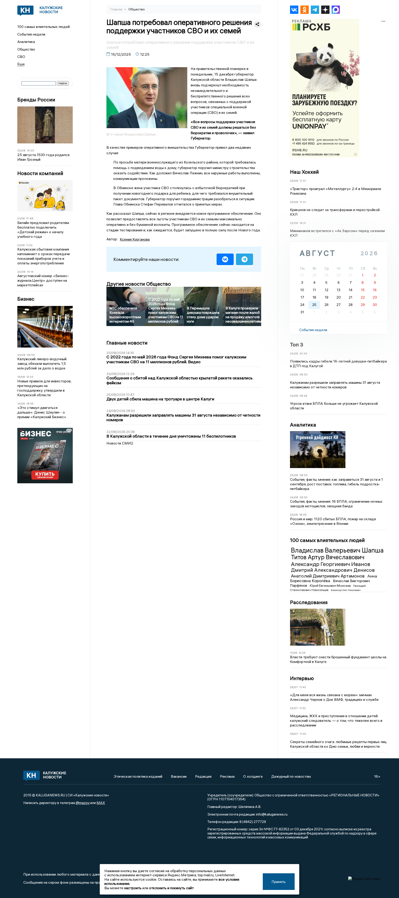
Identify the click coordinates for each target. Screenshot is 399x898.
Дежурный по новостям (291, 776)
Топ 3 (296, 344)
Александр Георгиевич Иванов (330, 563)
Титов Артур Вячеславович (327, 557)
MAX (101, 802)
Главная (117, 9)
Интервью (302, 678)
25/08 (21, 150)
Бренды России (36, 100)
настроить (133, 888)
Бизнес (25, 299)
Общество (26, 49)
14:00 (30, 150)
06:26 (303, 395)
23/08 (294, 514)
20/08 (21, 271)
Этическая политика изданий (138, 776)
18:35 (29, 403)
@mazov (83, 802)
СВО (21, 56)
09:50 (31, 355)
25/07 (294, 708)
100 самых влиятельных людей (43, 26)
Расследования (309, 602)
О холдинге (253, 776)
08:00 (303, 475)
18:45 (303, 514)
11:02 (29, 245)
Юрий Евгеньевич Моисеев (330, 586)
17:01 (302, 180)
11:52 (302, 708)
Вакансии (179, 776)
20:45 (303, 353)
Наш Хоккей (304, 172)
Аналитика (26, 41)
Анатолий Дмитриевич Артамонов (328, 576)
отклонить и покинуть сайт (171, 888)
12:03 (29, 376)
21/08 (21, 218)
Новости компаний (40, 173)
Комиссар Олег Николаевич (346, 590)
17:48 (29, 218)
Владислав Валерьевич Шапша (337, 550)
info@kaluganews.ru (271, 814)
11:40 (302, 687)
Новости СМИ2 (119, 443)
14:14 (30, 271)
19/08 (21, 376)
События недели (31, 34)
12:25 (302, 652)
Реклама (227, 776)
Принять (279, 881)
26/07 (294, 687)
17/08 (293, 652)
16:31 (302, 223)
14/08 (21, 403)
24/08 (21, 355)
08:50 (303, 374)
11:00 (302, 733)
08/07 (294, 733)
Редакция (203, 776)
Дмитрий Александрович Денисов (333, 570)
